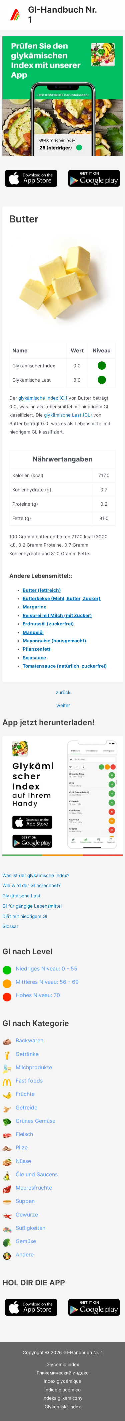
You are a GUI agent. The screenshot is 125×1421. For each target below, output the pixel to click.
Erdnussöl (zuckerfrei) (48, 623)
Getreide (26, 1107)
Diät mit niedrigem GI (24, 916)
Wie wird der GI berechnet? (31, 885)
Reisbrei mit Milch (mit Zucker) (57, 615)
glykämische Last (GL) (68, 415)
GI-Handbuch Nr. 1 (62, 14)
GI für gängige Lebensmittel (32, 906)
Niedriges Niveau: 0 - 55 (46, 968)
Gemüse (26, 1241)
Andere (25, 1254)
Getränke (27, 1054)
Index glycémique (62, 1381)
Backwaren (29, 1040)
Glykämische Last (21, 895)
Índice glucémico (62, 1389)
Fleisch (24, 1134)
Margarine (34, 606)
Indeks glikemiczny (62, 1398)
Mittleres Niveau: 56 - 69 (47, 981)
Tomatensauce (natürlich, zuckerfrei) (65, 666)
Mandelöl (33, 632)
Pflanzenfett (36, 649)
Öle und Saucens (37, 1174)
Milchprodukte (34, 1067)
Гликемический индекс (63, 1372)
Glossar (10, 926)
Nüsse (23, 1161)
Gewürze (27, 1214)
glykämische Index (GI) (42, 398)
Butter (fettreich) (42, 590)
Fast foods (29, 1080)
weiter (63, 705)
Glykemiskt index (63, 1406)
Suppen (25, 1201)
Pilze (22, 1147)
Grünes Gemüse (35, 1120)
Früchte (25, 1094)
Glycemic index (62, 1364)
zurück (63, 692)
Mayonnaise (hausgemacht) (54, 640)
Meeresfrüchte (34, 1187)
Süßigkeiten (30, 1228)
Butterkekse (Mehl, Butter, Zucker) (62, 598)
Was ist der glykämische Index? (35, 875)
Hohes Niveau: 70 (38, 995)
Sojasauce (34, 657)
